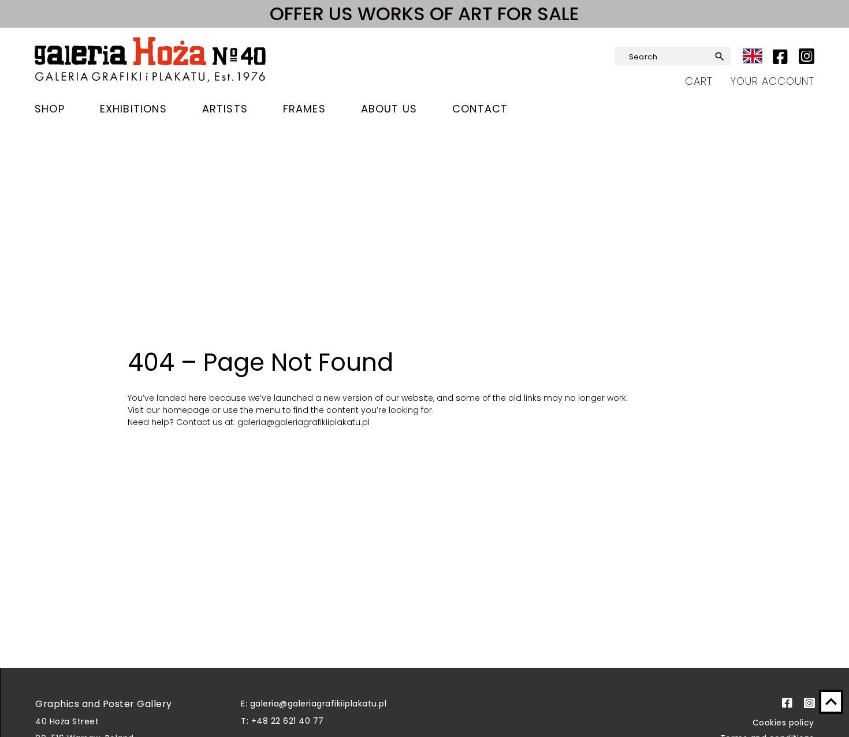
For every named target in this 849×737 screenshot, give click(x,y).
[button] (717, 56)
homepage (187, 410)
